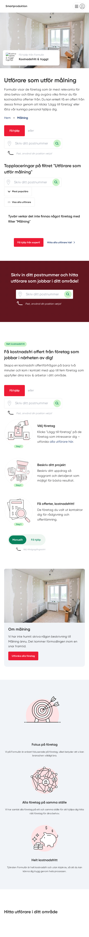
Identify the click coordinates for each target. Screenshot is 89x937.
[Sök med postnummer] (57, 143)
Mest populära (20, 191)
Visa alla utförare (21, 202)
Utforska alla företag (23, 655)
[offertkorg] (18, 511)
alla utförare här (61, 441)
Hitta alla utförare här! (59, 242)
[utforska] (18, 433)
